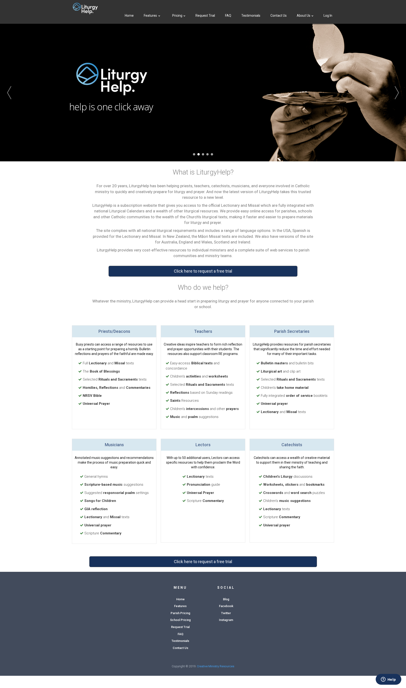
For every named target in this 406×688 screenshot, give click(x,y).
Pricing (177, 15)
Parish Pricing (180, 613)
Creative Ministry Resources (215, 666)
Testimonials (250, 15)
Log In (328, 15)
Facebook (226, 606)
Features (150, 15)
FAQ (228, 15)
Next (389, 92)
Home (129, 15)
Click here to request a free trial (203, 271)
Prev (16, 92)
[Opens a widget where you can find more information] (388, 680)
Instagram (226, 620)
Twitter (226, 613)
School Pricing (180, 620)
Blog (226, 599)
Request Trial (205, 15)
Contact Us (278, 15)
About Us (304, 15)
